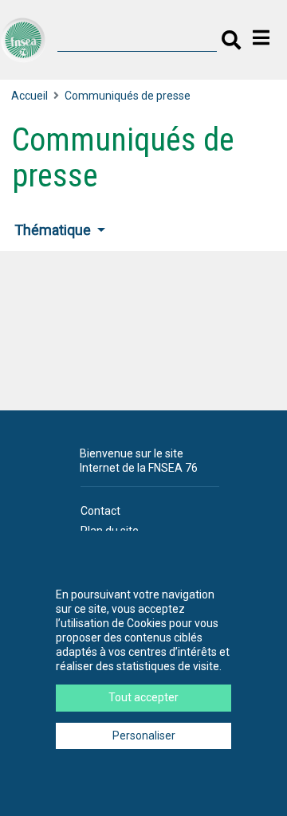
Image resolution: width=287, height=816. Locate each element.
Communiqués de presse (128, 95)
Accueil (29, 95)
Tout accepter (143, 697)
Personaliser (143, 735)
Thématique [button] (54, 230)
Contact (100, 510)
